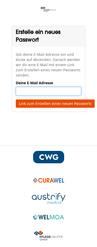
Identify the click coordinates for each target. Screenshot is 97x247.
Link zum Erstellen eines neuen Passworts (55, 103)
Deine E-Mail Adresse (34, 82)
